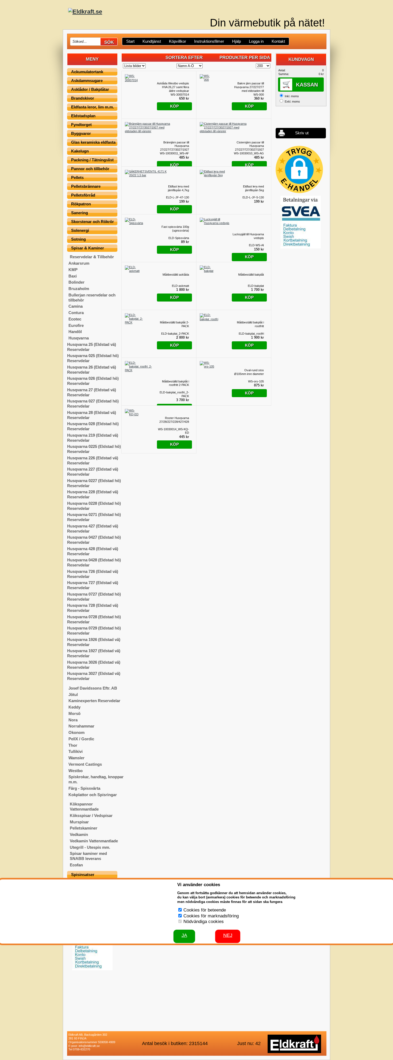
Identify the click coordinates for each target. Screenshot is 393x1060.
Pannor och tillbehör (90, 168)
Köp (174, 106)
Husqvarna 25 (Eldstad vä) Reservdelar (91, 347)
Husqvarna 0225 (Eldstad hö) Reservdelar (94, 449)
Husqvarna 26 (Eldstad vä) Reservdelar (91, 369)
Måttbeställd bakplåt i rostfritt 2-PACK (175, 383)
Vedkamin (79, 834)
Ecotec (74, 319)
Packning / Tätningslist (92, 160)
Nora (73, 720)
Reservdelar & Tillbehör (92, 257)
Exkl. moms (292, 101)
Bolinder (76, 282)
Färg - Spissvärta (84, 788)
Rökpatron (81, 204)
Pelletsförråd (83, 195)
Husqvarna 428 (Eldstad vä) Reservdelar (92, 551)
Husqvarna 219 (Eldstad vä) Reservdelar (92, 438)
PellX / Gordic (81, 739)
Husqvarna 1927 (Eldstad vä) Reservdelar (93, 653)
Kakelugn (80, 151)
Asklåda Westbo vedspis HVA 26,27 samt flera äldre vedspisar (173, 87)
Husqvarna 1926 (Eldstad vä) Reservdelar (93, 642)
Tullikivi (75, 751)
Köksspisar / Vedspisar (91, 815)
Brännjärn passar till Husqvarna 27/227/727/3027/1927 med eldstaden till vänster (174, 146)
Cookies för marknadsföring (211, 915)
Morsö (74, 713)
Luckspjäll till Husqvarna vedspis (248, 236)
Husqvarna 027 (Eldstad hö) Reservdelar (93, 403)
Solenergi (80, 230)
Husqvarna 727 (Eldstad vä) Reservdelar (92, 585)
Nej (227, 935)
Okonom (76, 732)
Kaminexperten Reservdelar (94, 700)
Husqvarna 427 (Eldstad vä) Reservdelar (92, 528)
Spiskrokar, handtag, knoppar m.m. (96, 779)
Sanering (79, 212)
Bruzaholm (78, 288)
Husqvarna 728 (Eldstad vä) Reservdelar (92, 608)
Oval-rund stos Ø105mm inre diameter (249, 372)
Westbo (75, 770)
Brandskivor (82, 98)
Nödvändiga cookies (203, 921)
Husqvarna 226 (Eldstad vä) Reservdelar (92, 460)
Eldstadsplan (83, 116)
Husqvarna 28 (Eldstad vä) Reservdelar (91, 415)
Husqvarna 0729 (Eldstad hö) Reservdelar (94, 630)
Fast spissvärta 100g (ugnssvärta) (175, 228)
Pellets (77, 177)
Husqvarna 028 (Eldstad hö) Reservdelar (93, 426)
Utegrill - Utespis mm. (90, 847)
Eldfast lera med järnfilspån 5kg (253, 188)
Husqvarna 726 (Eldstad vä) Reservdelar (92, 574)
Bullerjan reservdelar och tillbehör (91, 297)
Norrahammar (81, 726)
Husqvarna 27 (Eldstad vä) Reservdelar (91, 392)
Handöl (75, 331)
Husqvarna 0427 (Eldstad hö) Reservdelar (94, 540)
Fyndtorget (81, 124)
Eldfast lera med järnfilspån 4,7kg (178, 188)
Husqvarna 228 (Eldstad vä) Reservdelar (92, 494)
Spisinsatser (82, 874)
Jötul (73, 694)
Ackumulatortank (87, 71)
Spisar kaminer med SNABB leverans (88, 856)
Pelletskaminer (83, 828)
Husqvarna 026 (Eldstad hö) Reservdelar (93, 381)
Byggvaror (81, 133)
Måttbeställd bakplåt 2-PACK (174, 324)
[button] (299, 169)
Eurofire (76, 325)
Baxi (72, 276)
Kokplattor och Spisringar (92, 794)
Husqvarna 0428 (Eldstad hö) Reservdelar (94, 562)
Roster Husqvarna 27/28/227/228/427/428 (174, 419)
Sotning (78, 239)
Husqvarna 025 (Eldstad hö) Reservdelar (93, 358)
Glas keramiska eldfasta (93, 142)
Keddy (74, 707)
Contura (76, 312)
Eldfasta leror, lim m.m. (92, 107)
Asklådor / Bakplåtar (90, 89)
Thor (72, 745)
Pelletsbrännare (86, 186)
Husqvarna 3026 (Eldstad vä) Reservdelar (93, 665)
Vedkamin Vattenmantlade (94, 841)
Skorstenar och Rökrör (92, 221)
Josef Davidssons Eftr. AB (92, 688)
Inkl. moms (292, 96)
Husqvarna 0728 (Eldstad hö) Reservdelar (94, 619)
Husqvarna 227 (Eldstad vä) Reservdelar (92, 471)
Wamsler (76, 758)
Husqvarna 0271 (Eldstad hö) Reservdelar (94, 517)
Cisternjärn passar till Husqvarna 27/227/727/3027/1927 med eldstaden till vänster (249, 146)
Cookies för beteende (204, 910)
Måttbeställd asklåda (176, 274)
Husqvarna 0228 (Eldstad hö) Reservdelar (94, 506)
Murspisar (79, 822)
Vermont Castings (85, 764)
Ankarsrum (78, 263)
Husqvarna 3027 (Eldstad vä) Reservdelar (93, 676)
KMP (73, 269)
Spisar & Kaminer (87, 248)
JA (184, 935)
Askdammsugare (87, 80)
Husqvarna (78, 338)
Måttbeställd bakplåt (251, 274)
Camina (75, 306)
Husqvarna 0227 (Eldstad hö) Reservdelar (94, 483)
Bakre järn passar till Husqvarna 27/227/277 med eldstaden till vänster (249, 87)
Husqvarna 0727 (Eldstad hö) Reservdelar (94, 596)
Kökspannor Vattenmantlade (84, 806)
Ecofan (76, 865)
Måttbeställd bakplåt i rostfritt (250, 324)
